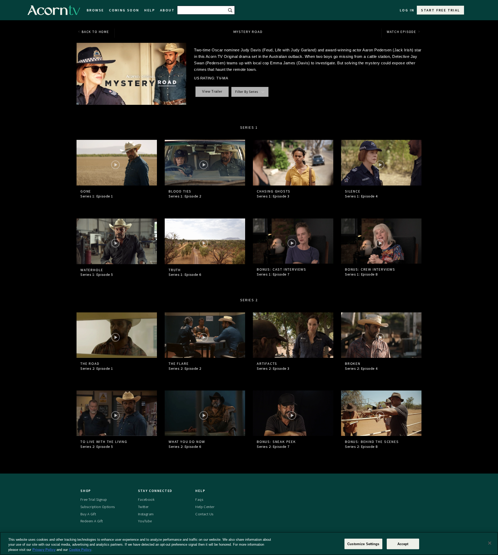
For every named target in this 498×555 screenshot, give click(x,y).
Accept (403, 544)
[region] (249, 543)
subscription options (97, 506)
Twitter (143, 506)
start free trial (440, 10)
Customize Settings (363, 544)
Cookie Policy (80, 550)
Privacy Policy (44, 550)
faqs (199, 499)
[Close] (489, 543)
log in (407, 10)
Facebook (146, 499)
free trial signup (93, 499)
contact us (204, 514)
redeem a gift (91, 521)
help (149, 10)
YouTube (145, 521)
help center (205, 506)
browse (95, 10)
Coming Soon (124, 10)
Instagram (146, 514)
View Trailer (212, 91)
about (167, 10)
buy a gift (88, 514)
